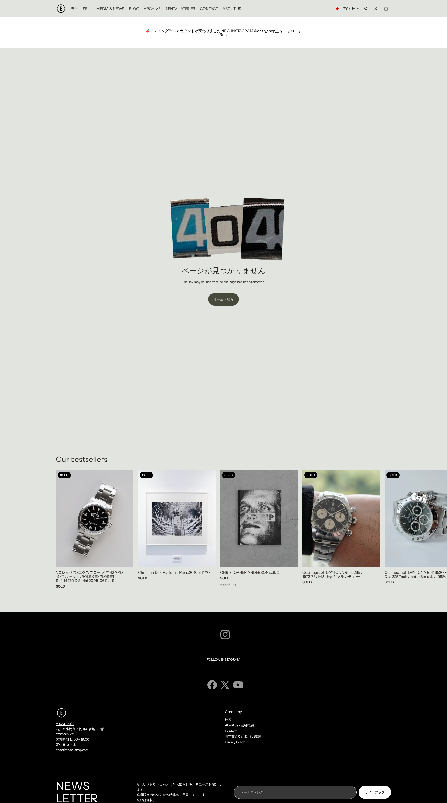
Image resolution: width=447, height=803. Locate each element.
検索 (228, 720)
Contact (231, 731)
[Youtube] (238, 685)
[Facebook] (212, 685)
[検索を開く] (366, 8)
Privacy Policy (235, 742)
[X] (225, 685)
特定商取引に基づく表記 (243, 737)
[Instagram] (225, 634)
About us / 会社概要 (239, 725)
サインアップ (375, 792)
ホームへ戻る (223, 299)
